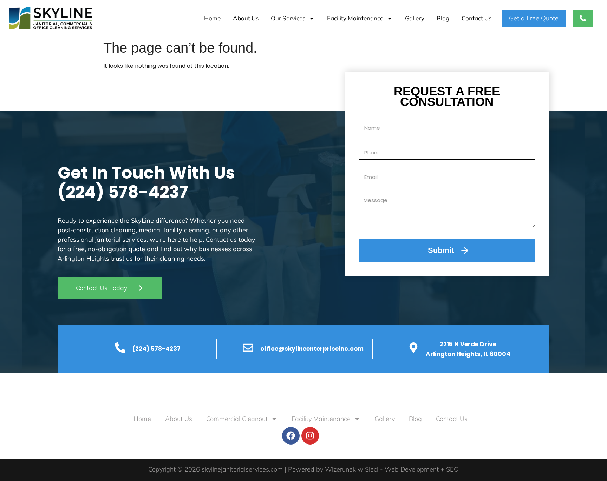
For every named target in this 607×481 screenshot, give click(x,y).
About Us (246, 18)
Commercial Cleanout (237, 419)
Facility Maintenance (355, 18)
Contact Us (476, 18)
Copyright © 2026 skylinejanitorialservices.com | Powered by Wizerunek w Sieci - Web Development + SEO (303, 469)
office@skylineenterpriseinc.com (312, 349)
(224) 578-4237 (123, 192)
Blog (443, 18)
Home (212, 18)
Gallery (414, 18)
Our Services (288, 18)
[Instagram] (310, 436)
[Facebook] (291, 436)
